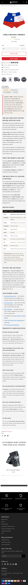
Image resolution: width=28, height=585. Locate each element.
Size (3, 45)
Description (5, 86)
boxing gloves (13, 320)
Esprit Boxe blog (5, 540)
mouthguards (19, 320)
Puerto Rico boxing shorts (10, 296)
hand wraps (6, 322)
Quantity (22, 45)
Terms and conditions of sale (7, 528)
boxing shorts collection (13, 325)
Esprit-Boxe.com (8, 578)
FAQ (2, 533)
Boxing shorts (9, 431)
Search (3, 521)
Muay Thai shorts (8, 309)
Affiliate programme (6, 531)
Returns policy (4, 524)
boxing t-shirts (16, 315)
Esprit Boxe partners (6, 542)
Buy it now (14, 59)
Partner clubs (4, 519)
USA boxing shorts (8, 302)
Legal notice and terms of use (8, 526)
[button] (14, 39)
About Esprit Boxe (5, 544)
